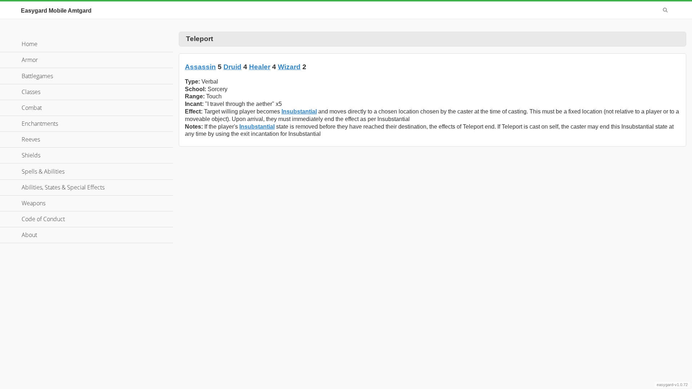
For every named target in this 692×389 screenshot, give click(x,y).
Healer (259, 67)
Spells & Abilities (43, 171)
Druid (232, 67)
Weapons (33, 203)
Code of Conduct (43, 219)
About (29, 235)
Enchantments (40, 124)
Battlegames (37, 76)
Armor (30, 60)
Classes (31, 92)
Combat (32, 108)
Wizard (289, 67)
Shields (31, 155)
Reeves (31, 139)
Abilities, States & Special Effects (63, 187)
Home (29, 44)
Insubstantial (299, 111)
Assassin (200, 67)
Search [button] (665, 10)
